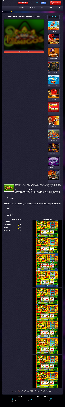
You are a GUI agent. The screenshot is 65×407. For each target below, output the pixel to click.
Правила (37, 396)
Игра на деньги (32, 7)
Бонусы (51, 7)
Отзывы (46, 396)
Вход (43, 2)
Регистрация (23, 2)
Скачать (43, 7)
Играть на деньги (24, 51)
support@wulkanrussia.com (51, 400)
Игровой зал (21, 7)
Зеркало (59, 7)
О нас (29, 396)
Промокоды (20, 396)
